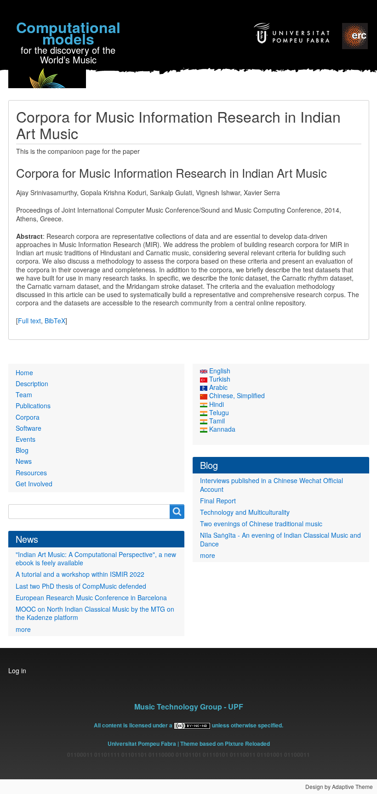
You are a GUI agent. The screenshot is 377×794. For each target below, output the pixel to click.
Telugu (218, 412)
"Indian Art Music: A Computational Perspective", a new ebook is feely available (96, 558)
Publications (33, 405)
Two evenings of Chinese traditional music (261, 523)
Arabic (217, 387)
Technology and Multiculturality (245, 512)
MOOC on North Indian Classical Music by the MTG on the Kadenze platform (95, 613)
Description (32, 383)
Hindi (215, 404)
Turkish (218, 378)
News (24, 461)
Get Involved (34, 483)
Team (24, 394)
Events (25, 439)
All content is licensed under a (134, 725)
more (23, 629)
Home (24, 372)
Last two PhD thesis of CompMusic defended (81, 586)
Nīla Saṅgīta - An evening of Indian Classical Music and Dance (280, 539)
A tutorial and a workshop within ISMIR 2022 (80, 574)
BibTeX (55, 320)
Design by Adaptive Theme (339, 786)
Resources (31, 472)
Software (28, 428)
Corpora (28, 417)
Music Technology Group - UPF (188, 706)
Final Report (218, 500)
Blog (22, 450)
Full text (29, 320)
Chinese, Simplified (236, 395)
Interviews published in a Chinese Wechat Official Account (271, 484)
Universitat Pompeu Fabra (142, 743)
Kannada (221, 429)
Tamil (216, 420)
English (218, 370)
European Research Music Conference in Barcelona (91, 597)
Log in (17, 670)
